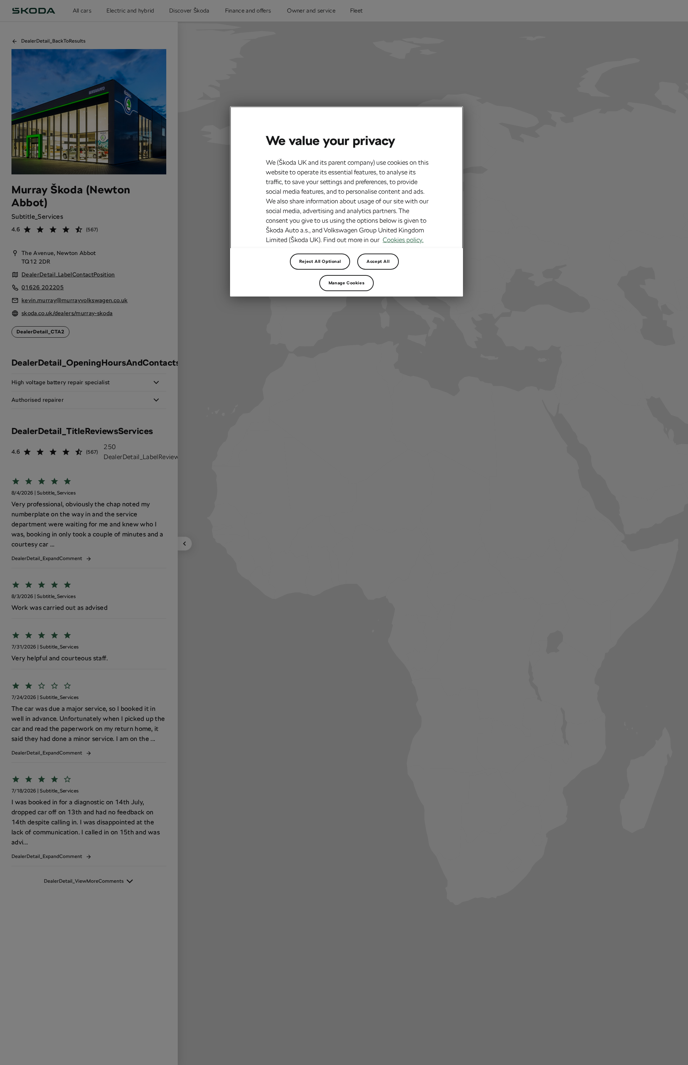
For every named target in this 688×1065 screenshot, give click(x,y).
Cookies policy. (403, 240)
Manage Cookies (346, 282)
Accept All (378, 261)
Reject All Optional (320, 261)
